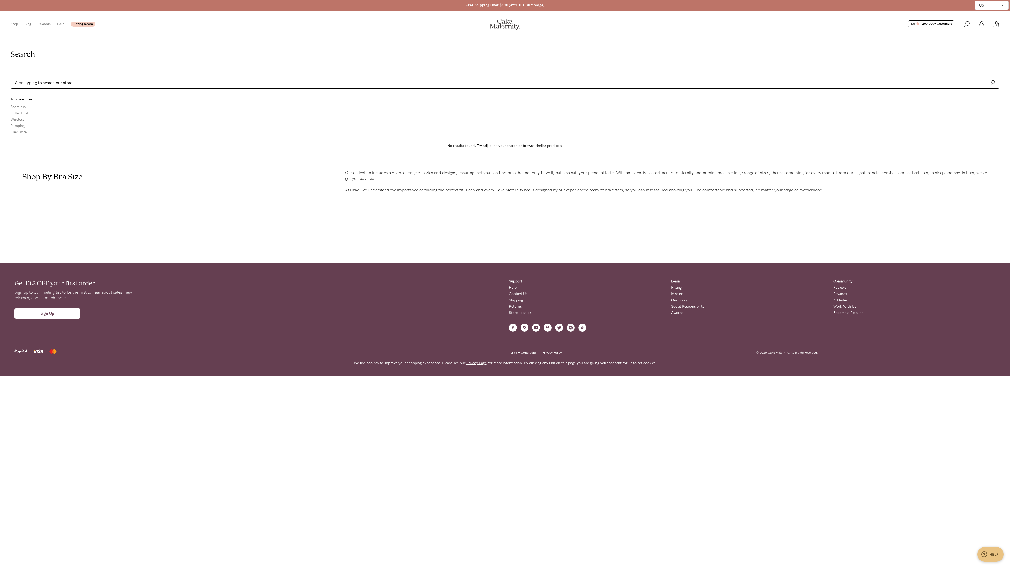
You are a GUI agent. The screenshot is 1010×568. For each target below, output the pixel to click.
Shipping (516, 300)
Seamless (18, 107)
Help (60, 24)
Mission (677, 294)
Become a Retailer (848, 313)
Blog (27, 24)
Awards (677, 313)
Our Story (679, 300)
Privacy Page (476, 363)
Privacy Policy (552, 352)
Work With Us (844, 306)
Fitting (676, 287)
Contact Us (518, 294)
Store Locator (520, 313)
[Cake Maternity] (505, 24)
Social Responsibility (687, 306)
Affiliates (840, 300)
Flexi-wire (19, 132)
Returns (515, 306)
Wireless (17, 120)
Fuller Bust (19, 113)
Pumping (18, 126)
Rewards (44, 24)
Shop (14, 24)
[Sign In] (981, 23)
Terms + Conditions (522, 352)
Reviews (839, 287)
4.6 (931, 24)
